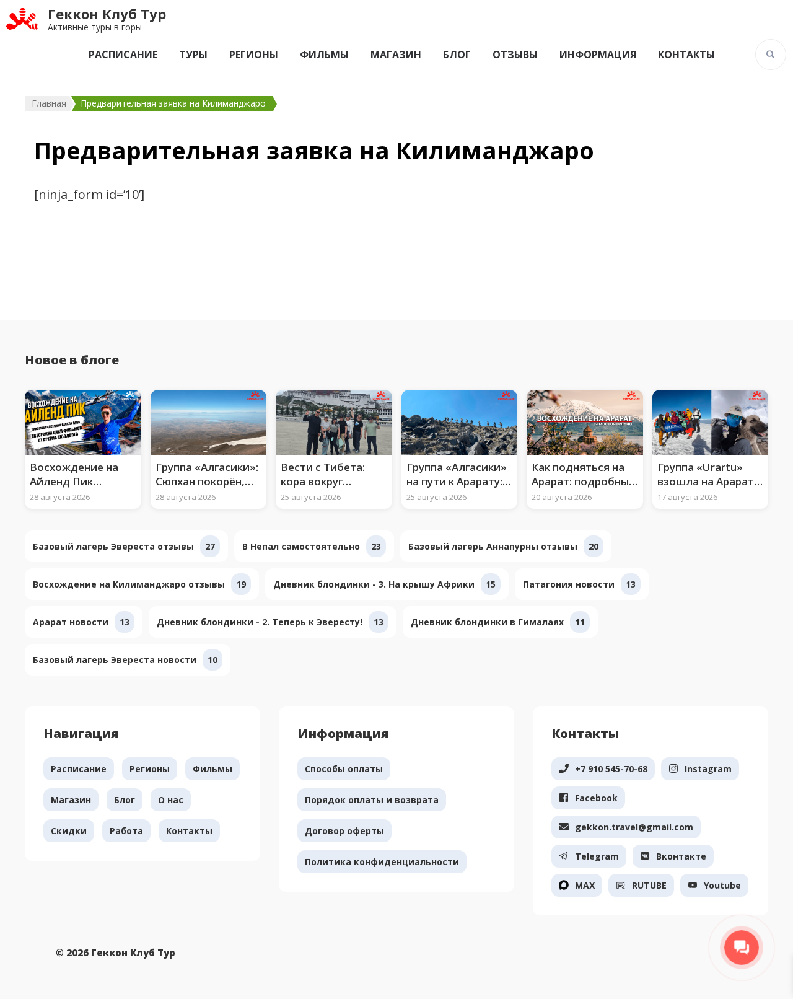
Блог (457, 54)
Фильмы (324, 54)
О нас (170, 800)
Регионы (253, 54)
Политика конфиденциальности (382, 862)
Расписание (123, 54)
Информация (597, 54)
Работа (126, 831)
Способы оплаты (344, 769)
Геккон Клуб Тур (107, 13)
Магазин (395, 54)
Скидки (69, 831)
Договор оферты (344, 831)
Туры (193, 54)
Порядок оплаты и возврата (372, 800)
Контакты (686, 54)
